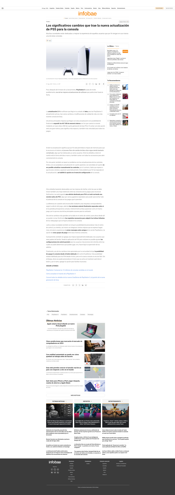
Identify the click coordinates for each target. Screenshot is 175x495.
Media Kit (105, 474)
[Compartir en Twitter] (93, 84)
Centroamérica (88, 8)
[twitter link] (55, 469)
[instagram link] (58, 469)
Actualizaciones (73, 314)
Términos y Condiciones (121, 463)
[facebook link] (52, 469)
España (72, 8)
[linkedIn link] (58, 472)
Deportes (113, 8)
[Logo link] (87, 13)
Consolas (82, 314)
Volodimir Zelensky (97, 18)
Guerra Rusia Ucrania (73, 18)
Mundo (95, 8)
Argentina (52, 8)
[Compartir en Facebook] (90, 84)
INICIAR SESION (169, 8)
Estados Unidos (59, 8)
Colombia (67, 8)
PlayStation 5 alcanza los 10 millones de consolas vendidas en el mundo (69, 270)
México (77, 8)
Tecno (48, 21)
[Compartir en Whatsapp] (86, 84)
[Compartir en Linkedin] (96, 84)
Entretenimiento (121, 8)
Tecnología (90, 314)
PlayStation (64, 314)
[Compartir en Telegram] (99, 84)
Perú (82, 8)
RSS (71, 481)
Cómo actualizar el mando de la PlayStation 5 (61, 274)
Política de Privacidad (121, 465)
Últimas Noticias (106, 8)
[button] (2, 8)
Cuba (99, 8)
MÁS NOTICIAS (75, 395)
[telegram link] (55, 472)
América (71, 463)
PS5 (48, 314)
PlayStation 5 (55, 314)
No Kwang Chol (89, 18)
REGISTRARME (159, 8)
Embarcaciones (82, 18)
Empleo (88, 463)
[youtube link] (52, 472)
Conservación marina (106, 18)
